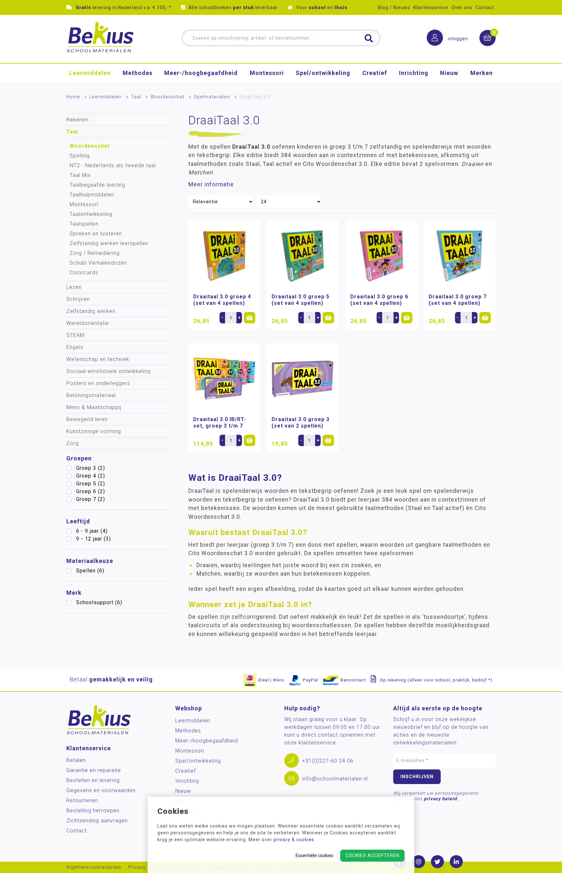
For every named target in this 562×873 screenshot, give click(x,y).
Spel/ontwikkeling (323, 72)
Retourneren (82, 800)
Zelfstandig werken (90, 311)
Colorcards (84, 272)
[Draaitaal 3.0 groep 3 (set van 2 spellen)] (303, 379)
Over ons (461, 7)
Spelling (80, 156)
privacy (282, 839)
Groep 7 (90, 499)
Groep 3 (90, 468)
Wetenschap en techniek (97, 359)
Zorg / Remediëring (95, 253)
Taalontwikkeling (91, 214)
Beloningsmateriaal (91, 395)
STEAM (75, 335)
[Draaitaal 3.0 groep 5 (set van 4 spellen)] (303, 256)
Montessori (267, 72)
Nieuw (449, 72)
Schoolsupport (99, 602)
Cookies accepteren (372, 855)
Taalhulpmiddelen (92, 195)
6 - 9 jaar (92, 531)
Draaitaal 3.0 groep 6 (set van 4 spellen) (379, 299)
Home (73, 96)
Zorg (72, 443)
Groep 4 (90, 476)
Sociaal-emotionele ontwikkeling (108, 371)
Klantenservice (430, 7)
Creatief (374, 72)
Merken (481, 72)
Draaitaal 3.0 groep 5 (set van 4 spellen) (300, 299)
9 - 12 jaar (93, 539)
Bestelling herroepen (92, 810)
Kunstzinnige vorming (93, 431)
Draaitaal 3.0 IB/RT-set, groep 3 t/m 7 (219, 422)
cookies (305, 839)
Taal (136, 96)
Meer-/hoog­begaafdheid (201, 72)
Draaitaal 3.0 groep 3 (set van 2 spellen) (300, 422)
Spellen (90, 570)
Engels (74, 347)
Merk (74, 592)
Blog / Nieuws (394, 7)
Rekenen (77, 120)
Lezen (74, 287)
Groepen (79, 458)
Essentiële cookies (314, 855)
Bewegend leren (87, 419)
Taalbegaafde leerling (97, 185)
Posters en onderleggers (98, 383)
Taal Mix (80, 175)
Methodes (138, 72)
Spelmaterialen (212, 96)
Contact (484, 7)
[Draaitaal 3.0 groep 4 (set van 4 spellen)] (224, 256)
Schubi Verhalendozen (98, 263)
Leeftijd (78, 521)
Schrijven (78, 299)
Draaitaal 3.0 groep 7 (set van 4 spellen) (458, 299)
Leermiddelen (90, 72)
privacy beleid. (441, 798)
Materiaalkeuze (89, 560)
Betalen (76, 760)
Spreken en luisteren (96, 234)
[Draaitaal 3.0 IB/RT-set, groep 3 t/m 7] (224, 379)
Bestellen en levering (93, 780)
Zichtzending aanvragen (97, 820)
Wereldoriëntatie (87, 323)
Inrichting (413, 72)
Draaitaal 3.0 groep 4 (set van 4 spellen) (222, 299)
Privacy (137, 867)
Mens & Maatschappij (93, 407)
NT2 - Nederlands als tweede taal (113, 165)
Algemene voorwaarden (94, 867)
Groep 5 (90, 483)
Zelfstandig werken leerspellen (109, 243)
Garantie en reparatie (93, 770)
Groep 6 (90, 491)
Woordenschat (167, 96)
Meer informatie (211, 184)
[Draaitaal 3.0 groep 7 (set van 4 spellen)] (460, 256)
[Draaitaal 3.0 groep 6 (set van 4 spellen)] (381, 256)
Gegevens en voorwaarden (101, 790)
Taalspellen (84, 224)
